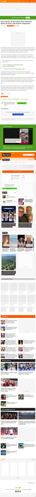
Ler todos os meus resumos (18, 171)
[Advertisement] (25, 403)
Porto (10, 99)
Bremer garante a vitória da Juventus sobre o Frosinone (9, 373)
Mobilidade (7, 353)
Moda (24, 339)
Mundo (24, 346)
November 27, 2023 (20, 69)
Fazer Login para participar (18, 114)
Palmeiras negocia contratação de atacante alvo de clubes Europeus (11, 452)
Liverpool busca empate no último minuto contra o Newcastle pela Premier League (8, 390)
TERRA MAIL (19, 1)
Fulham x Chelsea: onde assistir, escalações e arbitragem (11, 403)
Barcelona (5, 99)
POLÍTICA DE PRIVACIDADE (26, 489)
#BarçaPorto (10, 64)
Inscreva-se (9, 188)
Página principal (5, 1)
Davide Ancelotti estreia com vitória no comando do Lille (29, 396)
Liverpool (19, 371)
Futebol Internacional (15, 99)
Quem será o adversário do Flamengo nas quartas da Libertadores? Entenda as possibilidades (26, 423)
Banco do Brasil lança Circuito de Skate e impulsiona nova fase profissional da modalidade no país (29, 446)
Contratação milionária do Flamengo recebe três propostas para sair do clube (9, 423)
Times (27, 17)
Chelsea (7, 401)
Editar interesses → (31, 159)
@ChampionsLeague (18, 64)
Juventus (2, 371)
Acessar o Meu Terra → (15, 154)
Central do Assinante (25, 1)
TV (5, 332)
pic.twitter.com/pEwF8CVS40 (8, 66)
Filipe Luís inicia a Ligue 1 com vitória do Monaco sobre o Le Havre (11, 396)
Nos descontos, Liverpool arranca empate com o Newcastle (25, 373)
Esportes (26, 99)
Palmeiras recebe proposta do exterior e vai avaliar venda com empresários (11, 445)
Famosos (6, 319)
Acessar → (15, 192)
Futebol (22, 99)
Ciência (6, 346)
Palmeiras (7, 443)
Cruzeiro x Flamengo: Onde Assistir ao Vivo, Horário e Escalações (9, 438)
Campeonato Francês (9, 394)
